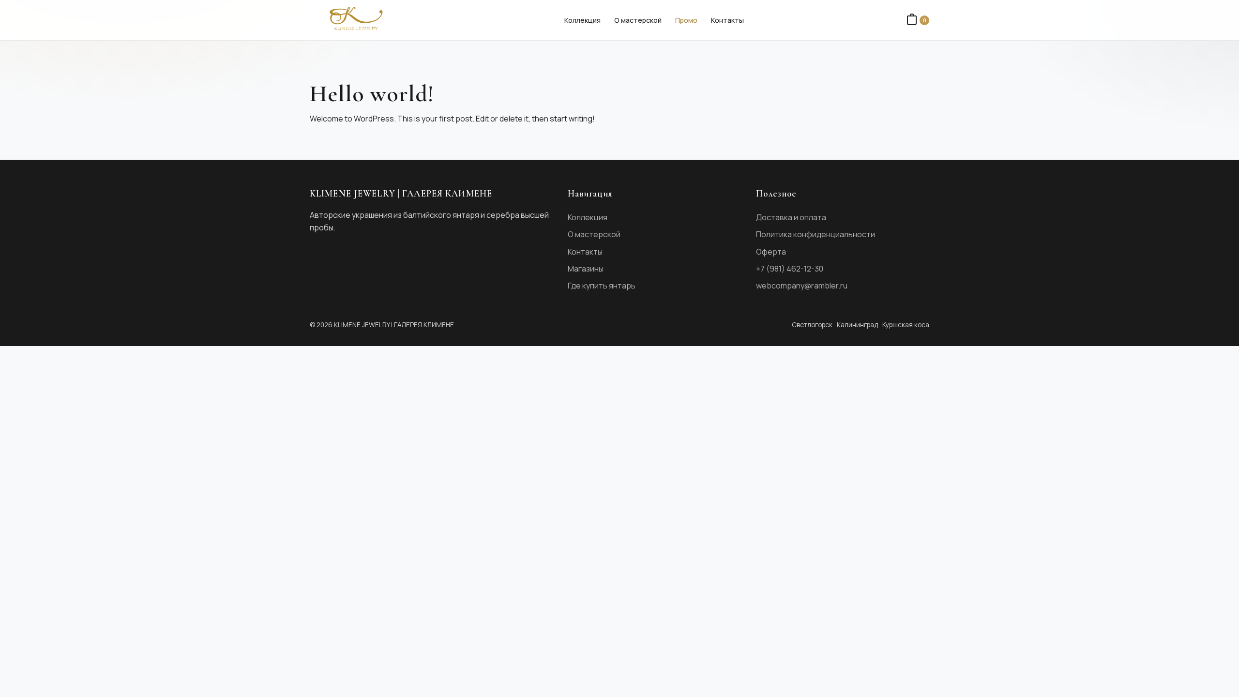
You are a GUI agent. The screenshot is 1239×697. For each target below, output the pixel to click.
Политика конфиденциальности (815, 234)
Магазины (586, 268)
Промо (686, 20)
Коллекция (582, 20)
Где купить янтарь (601, 285)
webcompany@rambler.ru (801, 285)
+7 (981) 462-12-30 (789, 268)
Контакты (727, 20)
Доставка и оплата (791, 217)
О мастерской (638, 20)
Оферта (771, 251)
